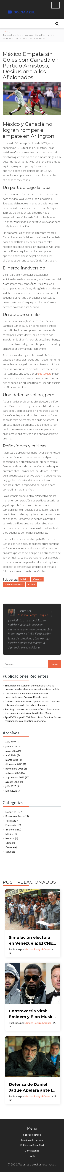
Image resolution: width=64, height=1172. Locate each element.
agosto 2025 (14, 781)
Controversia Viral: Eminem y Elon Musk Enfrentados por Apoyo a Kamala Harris (27, 695)
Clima (10, 842)
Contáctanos (32, 1150)
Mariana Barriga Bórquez (38, 949)
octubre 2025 (15, 772)
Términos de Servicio (32, 1139)
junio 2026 (13, 746)
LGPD (32, 1155)
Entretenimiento (17, 816)
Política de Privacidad (32, 1145)
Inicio (6, 31)
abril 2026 (13, 755)
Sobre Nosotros (32, 1134)
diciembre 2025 (16, 764)
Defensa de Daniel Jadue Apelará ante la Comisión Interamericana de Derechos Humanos (32, 703)
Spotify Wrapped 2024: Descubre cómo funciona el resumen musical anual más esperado (33, 719)
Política (12, 820)
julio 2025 (13, 786)
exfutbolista (44, 373)
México (24, 579)
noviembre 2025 (16, 768)
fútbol (31, 584)
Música (11, 833)
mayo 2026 (13, 750)
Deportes (14, 811)
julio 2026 (13, 742)
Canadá (37, 579)
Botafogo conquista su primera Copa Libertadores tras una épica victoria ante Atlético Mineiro (32, 711)
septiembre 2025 (17, 777)
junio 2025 (13, 790)
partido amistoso (14, 584)
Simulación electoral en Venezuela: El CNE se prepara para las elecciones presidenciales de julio (32, 687)
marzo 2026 (14, 759)
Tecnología (13, 829)
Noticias (12, 838)
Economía (13, 825)
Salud (10, 851)
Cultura (11, 847)
